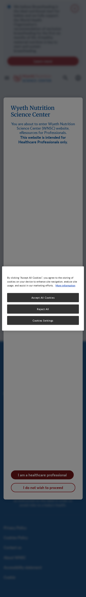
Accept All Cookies (43, 297)
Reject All (43, 309)
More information (65, 285)
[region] (43, 298)
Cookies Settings (43, 320)
